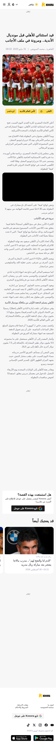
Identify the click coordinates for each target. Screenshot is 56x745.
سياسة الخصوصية (47, 707)
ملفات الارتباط (22, 705)
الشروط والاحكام (21, 707)
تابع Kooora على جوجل (25, 508)
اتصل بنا (51, 705)
